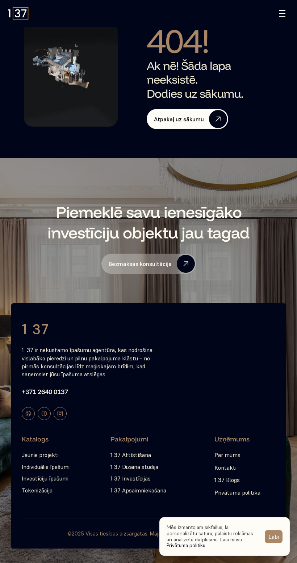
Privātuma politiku (186, 545)
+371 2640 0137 (45, 392)
